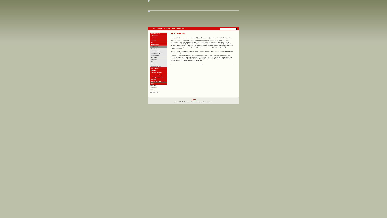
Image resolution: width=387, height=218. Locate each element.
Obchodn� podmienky (156, 72)
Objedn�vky (154, 70)
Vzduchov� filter (155, 55)
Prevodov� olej (155, 48)
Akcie (152, 42)
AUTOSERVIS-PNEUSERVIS (158, 81)
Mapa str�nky (153, 85)
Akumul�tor (154, 57)
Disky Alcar (153, 40)
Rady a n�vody (155, 68)
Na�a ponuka (154, 35)
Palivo (152, 61)
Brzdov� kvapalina (156, 51)
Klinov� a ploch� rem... (157, 53)
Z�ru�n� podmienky (156, 74)
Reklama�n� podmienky (157, 77)
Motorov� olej (154, 46)
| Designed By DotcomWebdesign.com (201, 101)
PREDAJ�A (154, 79)
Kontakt (152, 83)
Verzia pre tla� (153, 87)
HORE (201, 64)
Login (151, 89)
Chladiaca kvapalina (156, 66)
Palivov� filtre (154, 64)
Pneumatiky (154, 59)
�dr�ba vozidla (170, 28)
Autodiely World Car (158, 28)
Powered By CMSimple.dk (182, 101)
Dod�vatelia (154, 38)
